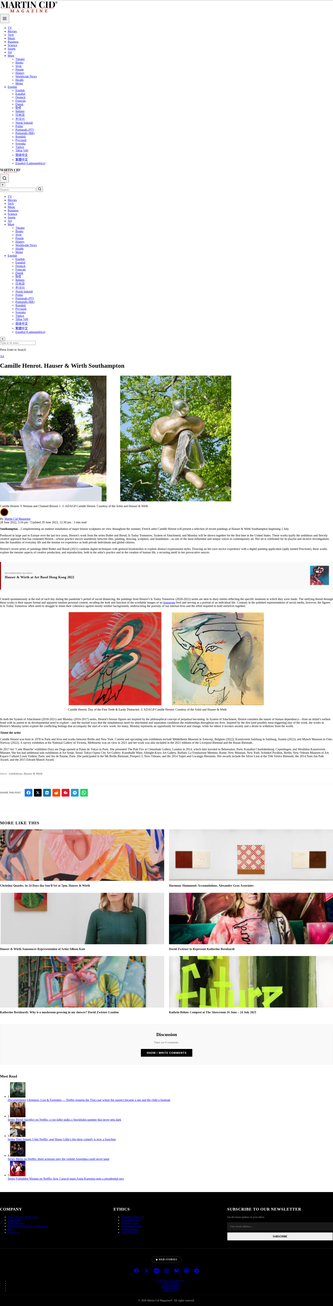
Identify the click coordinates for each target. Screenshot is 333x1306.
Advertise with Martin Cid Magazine (28, 1226)
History (19, 73)
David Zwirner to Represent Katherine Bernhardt (202, 949)
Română (20, 136)
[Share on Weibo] (65, 793)
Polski (19, 126)
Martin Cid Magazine (17, 518)
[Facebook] (136, 1271)
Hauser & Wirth (33, 773)
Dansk (19, 104)
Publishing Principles (132, 1217)
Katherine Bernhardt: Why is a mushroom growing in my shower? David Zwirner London (59, 1012)
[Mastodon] (186, 1271)
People (19, 69)
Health (19, 80)
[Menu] (4, 18)
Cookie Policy (170, 1285)
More (11, 55)
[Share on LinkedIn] (47, 793)
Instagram (169, 602)
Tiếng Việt (21, 150)
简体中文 (21, 155)
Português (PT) (24, 129)
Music (11, 38)
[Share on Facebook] (28, 793)
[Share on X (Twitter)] (38, 793)
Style (18, 66)
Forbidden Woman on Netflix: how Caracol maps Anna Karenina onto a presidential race (70, 1178)
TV (10, 28)
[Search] (4, 178)
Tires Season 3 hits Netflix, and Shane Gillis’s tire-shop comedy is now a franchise (66, 1139)
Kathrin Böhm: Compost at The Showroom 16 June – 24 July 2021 (212, 1012)
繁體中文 (21, 159)
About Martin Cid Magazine (23, 1217)
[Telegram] (196, 1271)
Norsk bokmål (24, 122)
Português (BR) (24, 133)
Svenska (20, 143)
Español (20, 93)
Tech (11, 34)
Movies (12, 31)
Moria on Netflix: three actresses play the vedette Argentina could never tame (62, 1159)
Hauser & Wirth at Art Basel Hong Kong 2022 (39, 577)
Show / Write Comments (167, 1052)
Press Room (14, 1220)
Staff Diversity (129, 1232)
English (12, 87)
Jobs (10, 1229)
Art (10, 52)
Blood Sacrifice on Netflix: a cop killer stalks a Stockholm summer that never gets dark (68, 1119)
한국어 (20, 119)
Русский (20, 140)
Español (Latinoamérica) (30, 163)
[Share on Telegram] (75, 793)
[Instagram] (166, 1271)
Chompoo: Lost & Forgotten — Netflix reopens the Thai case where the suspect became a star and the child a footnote (98, 1100)
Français (20, 100)
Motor (19, 83)
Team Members (16, 1223)
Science (12, 45)
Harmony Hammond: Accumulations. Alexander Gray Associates (211, 885)
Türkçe (19, 147)
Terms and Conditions (170, 1281)
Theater (20, 59)
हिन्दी (18, 107)
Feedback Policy (130, 1229)
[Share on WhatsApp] (84, 793)
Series (11, 1119)
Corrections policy (131, 1226)
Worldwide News (26, 76)
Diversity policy (130, 1223)
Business (13, 41)
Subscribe (280, 1236)
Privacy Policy (170, 1288)
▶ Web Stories (166, 1259)
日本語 (20, 114)
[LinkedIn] (156, 1271)
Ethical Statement (130, 1220)
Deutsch (20, 97)
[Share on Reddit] (56, 793)
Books (19, 62)
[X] (146, 1271)
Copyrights (170, 1290)
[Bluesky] (176, 1271)
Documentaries (17, 1100)
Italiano (19, 111)
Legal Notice (170, 1283)
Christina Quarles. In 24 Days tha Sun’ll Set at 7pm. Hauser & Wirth (45, 885)
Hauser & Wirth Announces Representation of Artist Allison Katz (42, 949)
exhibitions (15, 773)
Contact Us (14, 1232)
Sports (11, 48)
